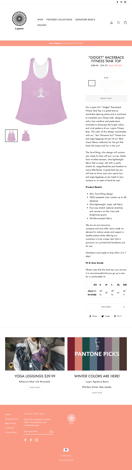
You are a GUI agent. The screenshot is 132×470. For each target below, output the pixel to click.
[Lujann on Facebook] (25, 440)
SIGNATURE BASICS (85, 19)
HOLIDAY (42, 25)
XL (121, 83)
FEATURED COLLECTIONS (59, 19)
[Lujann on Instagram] (36, 440)
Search (8, 414)
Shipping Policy (11, 419)
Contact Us (9, 428)
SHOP (40, 19)
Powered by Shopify (66, 460)
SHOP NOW (97, 393)
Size (106, 77)
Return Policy (10, 423)
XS (92, 83)
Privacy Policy (11, 432)
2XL (106, 89)
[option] (66, 43)
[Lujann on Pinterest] (30, 440)
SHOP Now (35, 387)
